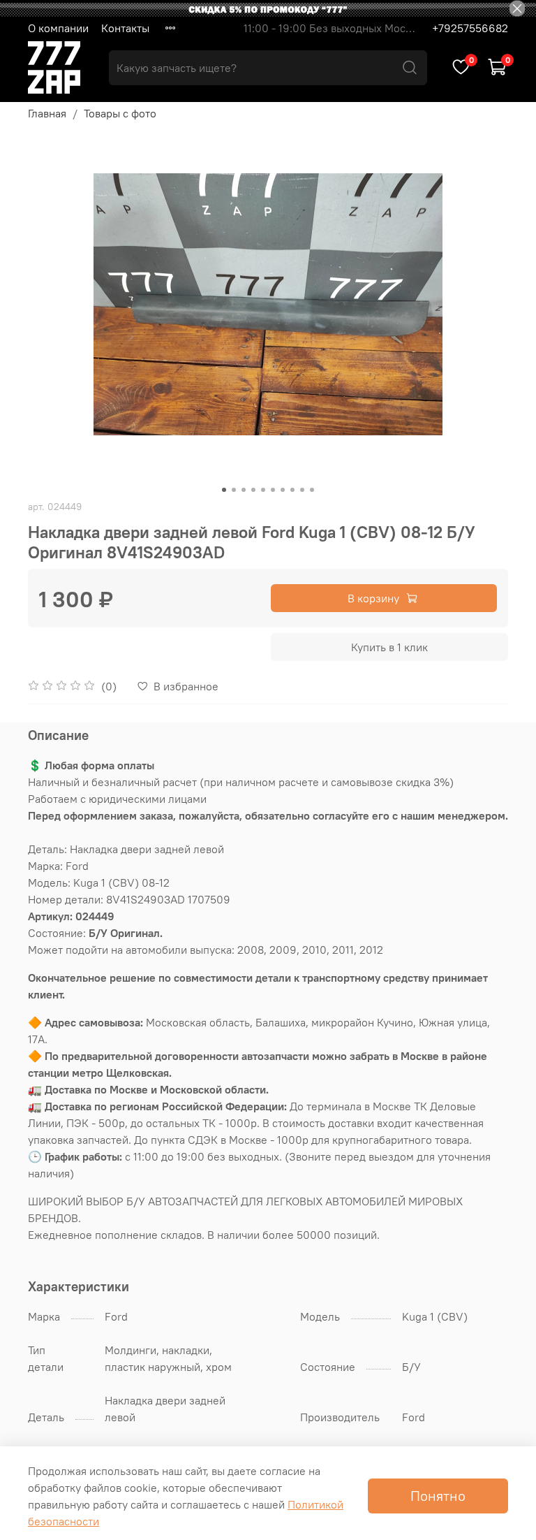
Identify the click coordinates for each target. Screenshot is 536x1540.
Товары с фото (120, 113)
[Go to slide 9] (302, 490)
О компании (58, 28)
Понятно (438, 1495)
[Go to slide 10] (312, 490)
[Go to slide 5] (263, 490)
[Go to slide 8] (292, 490)
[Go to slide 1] (224, 490)
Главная (47, 113)
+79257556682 (470, 28)
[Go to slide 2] (234, 490)
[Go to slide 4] (253, 490)
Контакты (125, 28)
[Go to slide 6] (273, 490)
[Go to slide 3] (243, 490)
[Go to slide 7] (283, 490)
